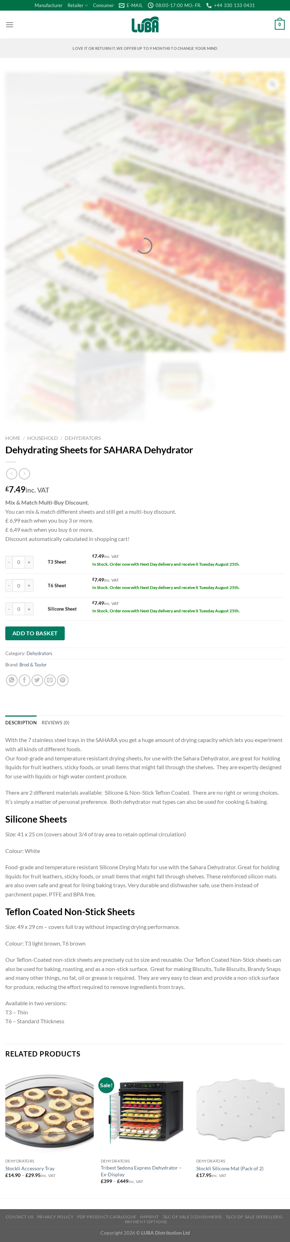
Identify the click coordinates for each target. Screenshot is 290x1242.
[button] (9, 24)
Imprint (149, 1216)
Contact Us (20, 1216)
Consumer (103, 5)
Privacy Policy (55, 1216)
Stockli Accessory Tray (29, 1168)
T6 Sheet (57, 585)
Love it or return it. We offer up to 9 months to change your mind (144, 48)
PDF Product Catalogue (107, 1216)
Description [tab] (21, 722)
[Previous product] (24, 473)
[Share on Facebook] (24, 680)
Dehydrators (83, 438)
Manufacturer (49, 5)
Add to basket (35, 633)
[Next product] (11, 473)
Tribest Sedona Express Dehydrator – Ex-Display (141, 1171)
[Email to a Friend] (50, 680)
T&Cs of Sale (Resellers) (254, 1216)
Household (42, 438)
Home (13, 438)
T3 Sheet (57, 562)
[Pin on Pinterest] (63, 680)
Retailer (75, 5)
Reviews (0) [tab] (56, 722)
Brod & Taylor (33, 664)
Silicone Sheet (62, 609)
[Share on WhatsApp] (12, 680)
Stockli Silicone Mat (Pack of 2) (229, 1168)
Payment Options (146, 1221)
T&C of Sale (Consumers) (192, 1216)
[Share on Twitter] (37, 680)
